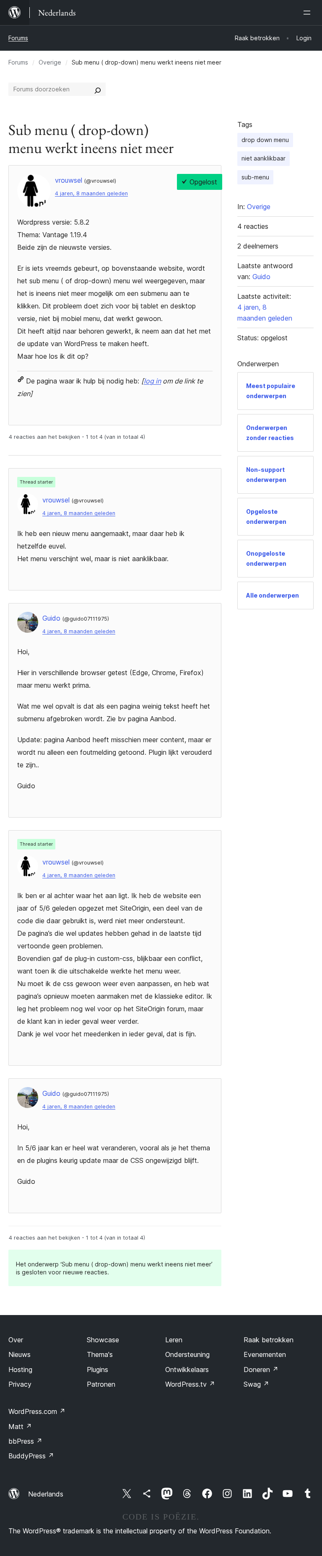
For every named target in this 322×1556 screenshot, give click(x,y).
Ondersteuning (187, 1354)
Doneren (261, 1369)
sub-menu (255, 177)
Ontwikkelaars (187, 1369)
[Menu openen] (308, 12)
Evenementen (265, 1354)
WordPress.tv (190, 1384)
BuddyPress (31, 1456)
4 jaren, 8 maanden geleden (91, 193)
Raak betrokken (268, 1340)
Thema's (100, 1354)
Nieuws (19, 1354)
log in (152, 381)
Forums (18, 37)
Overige (50, 62)
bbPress (25, 1441)
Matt (20, 1426)
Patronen (101, 1384)
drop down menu (265, 139)
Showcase (103, 1340)
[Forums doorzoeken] (98, 89)
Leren (173, 1340)
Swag (256, 1384)
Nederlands (45, 1494)
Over (15, 1340)
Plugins (97, 1369)
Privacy (19, 1384)
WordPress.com (36, 1411)
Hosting (20, 1369)
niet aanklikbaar (264, 158)
